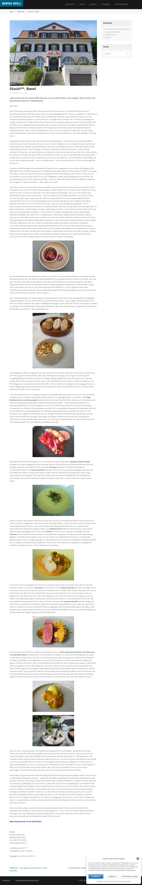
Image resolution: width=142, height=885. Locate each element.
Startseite (70, 4)
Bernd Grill (11, 3)
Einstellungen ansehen (130, 876)
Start (12, 11)
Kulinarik (106, 4)
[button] (138, 859)
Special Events (111, 34)
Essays (108, 37)
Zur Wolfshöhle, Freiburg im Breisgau (82, 868)
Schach (93, 4)
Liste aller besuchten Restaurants (118, 29)
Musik (82, 4)
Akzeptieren (96, 876)
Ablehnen (112, 876)
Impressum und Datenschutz (105, 881)
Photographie (121, 4)
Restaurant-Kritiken (113, 32)
